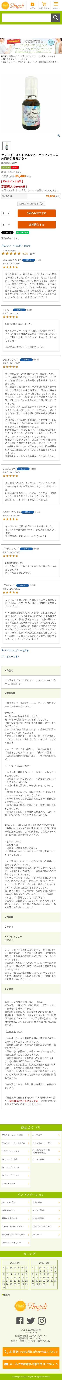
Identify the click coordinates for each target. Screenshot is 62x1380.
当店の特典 (37, 1202)
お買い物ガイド (8, 1210)
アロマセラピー (8, 1183)
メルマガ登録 (38, 1210)
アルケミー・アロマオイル (13, 1143)
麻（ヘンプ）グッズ (10, 1167)
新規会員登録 (38, 1218)
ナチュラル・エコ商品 (42, 1143)
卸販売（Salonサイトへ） (13, 1226)
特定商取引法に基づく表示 (13, 1234)
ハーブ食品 (37, 1135)
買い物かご (37, 1234)
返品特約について (10, 238)
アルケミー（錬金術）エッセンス (42, 56)
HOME (4, 56)
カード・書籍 (38, 1159)
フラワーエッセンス (10, 1151)
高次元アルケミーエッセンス (15, 59)
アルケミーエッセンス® (12, 1135)
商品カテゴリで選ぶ (17, 56)
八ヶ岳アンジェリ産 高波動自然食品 (41, 1151)
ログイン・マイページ (42, 1226)
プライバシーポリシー (11, 1243)
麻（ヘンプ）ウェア (10, 1175)
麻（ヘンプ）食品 (9, 1159)
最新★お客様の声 (9, 1218)
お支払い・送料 (8, 1202)
